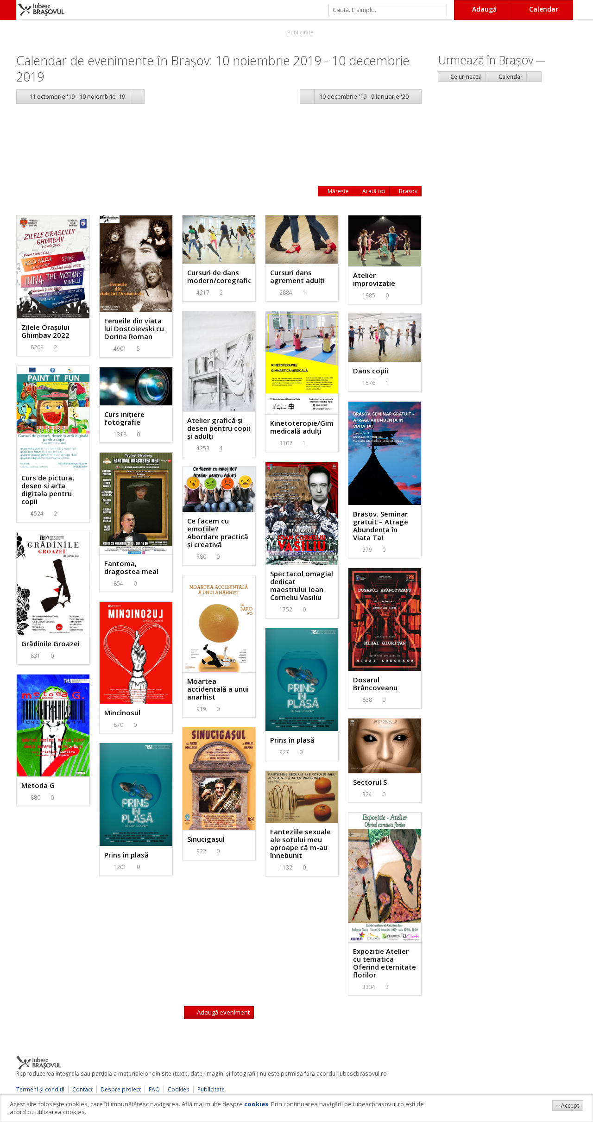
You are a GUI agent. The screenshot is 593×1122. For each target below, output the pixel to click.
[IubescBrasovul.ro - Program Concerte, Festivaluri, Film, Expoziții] (8, 10)
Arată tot (373, 191)
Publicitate (300, 32)
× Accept (567, 1105)
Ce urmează (465, 77)
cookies (256, 1104)
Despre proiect (121, 1089)
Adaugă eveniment (223, 1012)
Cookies (178, 1089)
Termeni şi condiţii (40, 1089)
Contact (82, 1089)
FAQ (154, 1089)
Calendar (510, 77)
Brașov (407, 191)
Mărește (337, 191)
